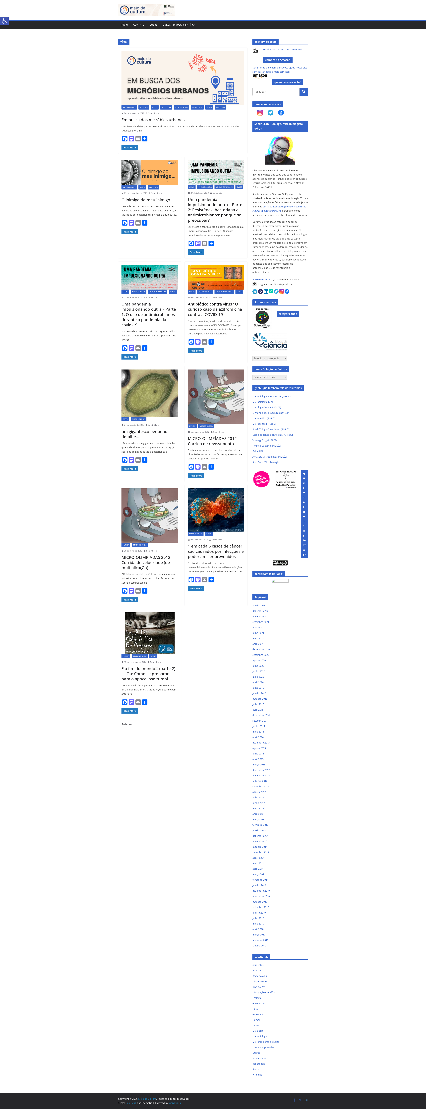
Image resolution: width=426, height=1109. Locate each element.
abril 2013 (258, 759)
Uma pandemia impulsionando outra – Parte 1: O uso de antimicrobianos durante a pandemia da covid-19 (148, 314)
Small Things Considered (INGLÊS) (271, 429)
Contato (138, 24)
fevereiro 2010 (260, 940)
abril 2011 (258, 868)
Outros (256, 1052)
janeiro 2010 (259, 945)
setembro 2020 (260, 654)
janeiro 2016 (259, 693)
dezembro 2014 (261, 715)
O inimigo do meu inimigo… (147, 199)
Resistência (197, 107)
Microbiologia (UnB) (263, 401)
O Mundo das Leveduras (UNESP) (270, 412)
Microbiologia (181, 107)
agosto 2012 (259, 792)
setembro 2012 (260, 786)
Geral (154, 107)
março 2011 (258, 874)
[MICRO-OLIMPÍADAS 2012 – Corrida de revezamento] (216, 397)
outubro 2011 (259, 846)
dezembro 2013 (261, 742)
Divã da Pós (258, 986)
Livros (255, 1025)
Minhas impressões (224, 187)
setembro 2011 (260, 852)
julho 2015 (258, 704)
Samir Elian (153, 113)
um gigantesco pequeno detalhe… (144, 434)
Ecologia (144, 107)
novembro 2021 (261, 616)
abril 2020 (258, 682)
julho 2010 (258, 918)
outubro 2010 (259, 901)
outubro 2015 (259, 698)
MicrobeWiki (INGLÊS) (264, 418)
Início (124, 24)
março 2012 (258, 819)
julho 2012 (258, 797)
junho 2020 (258, 671)
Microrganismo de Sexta (265, 1041)
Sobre (153, 24)
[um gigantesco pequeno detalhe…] (149, 393)
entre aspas (259, 1003)
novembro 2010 (261, 896)
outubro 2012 (259, 781)
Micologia (166, 107)
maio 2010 (258, 923)
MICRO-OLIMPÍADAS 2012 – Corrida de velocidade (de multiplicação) (147, 562)
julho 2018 (258, 687)
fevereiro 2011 (260, 879)
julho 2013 (258, 753)
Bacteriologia (129, 107)
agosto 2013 (259, 748)
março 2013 (258, 764)
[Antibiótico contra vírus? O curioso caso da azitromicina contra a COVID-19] (216, 277)
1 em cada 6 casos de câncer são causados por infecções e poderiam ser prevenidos (216, 551)
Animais (256, 970)
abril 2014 (258, 737)
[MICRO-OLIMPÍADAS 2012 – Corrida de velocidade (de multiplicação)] (149, 515)
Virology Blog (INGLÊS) (264, 440)
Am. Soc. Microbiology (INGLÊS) (269, 456)
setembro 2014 (260, 720)
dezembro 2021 (261, 611)
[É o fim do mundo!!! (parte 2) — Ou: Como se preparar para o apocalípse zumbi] (149, 633)
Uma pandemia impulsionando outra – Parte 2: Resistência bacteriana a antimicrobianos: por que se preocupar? (215, 210)
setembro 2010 (260, 907)
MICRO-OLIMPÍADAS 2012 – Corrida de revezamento (214, 441)
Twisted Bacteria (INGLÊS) (266, 445)
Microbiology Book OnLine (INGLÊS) (271, 396)
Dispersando (259, 981)
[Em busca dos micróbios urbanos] (182, 78)
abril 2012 (258, 813)
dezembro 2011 (261, 835)
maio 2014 (258, 731)
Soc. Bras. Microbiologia (265, 462)
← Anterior (125, 724)
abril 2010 (258, 929)
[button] (4, 21)
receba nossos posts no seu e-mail (282, 49)
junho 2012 (258, 802)
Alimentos (258, 965)
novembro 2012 (261, 775)
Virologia (220, 107)
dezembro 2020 (261, 649)
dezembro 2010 (261, 890)
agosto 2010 (259, 912)
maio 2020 (258, 676)
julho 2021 (258, 632)
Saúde (209, 107)
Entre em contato (262, 279)
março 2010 (258, 934)
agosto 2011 (259, 857)
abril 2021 (258, 643)
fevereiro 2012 (260, 824)
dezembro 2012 (261, 770)
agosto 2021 (259, 627)
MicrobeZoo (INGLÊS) (264, 423)
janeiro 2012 (259, 830)
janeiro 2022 (259, 605)
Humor (192, 426)
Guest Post (258, 1014)
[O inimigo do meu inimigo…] (149, 172)
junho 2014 (258, 726)
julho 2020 (258, 665)
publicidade (259, 1058)
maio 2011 (258, 863)
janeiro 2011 (259, 885)
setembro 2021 (260, 621)
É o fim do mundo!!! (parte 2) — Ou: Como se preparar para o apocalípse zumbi (148, 673)
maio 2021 (258, 638)
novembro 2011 (261, 841)
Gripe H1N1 (258, 451)
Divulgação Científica (264, 992)
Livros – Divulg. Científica (179, 24)
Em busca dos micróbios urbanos (153, 119)
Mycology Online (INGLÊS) (266, 407)
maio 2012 (258, 808)
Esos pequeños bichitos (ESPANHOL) (272, 434)
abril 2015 (258, 709)
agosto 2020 (259, 660)
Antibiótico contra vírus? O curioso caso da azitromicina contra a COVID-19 (215, 309)
